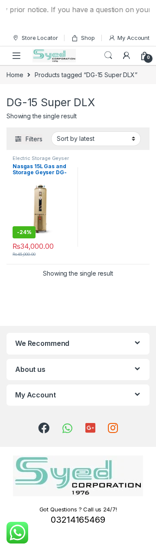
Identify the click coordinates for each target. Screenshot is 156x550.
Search (108, 55)
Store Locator (40, 37)
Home (14, 74)
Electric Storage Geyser (41, 158)
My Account (133, 37)
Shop (87, 37)
